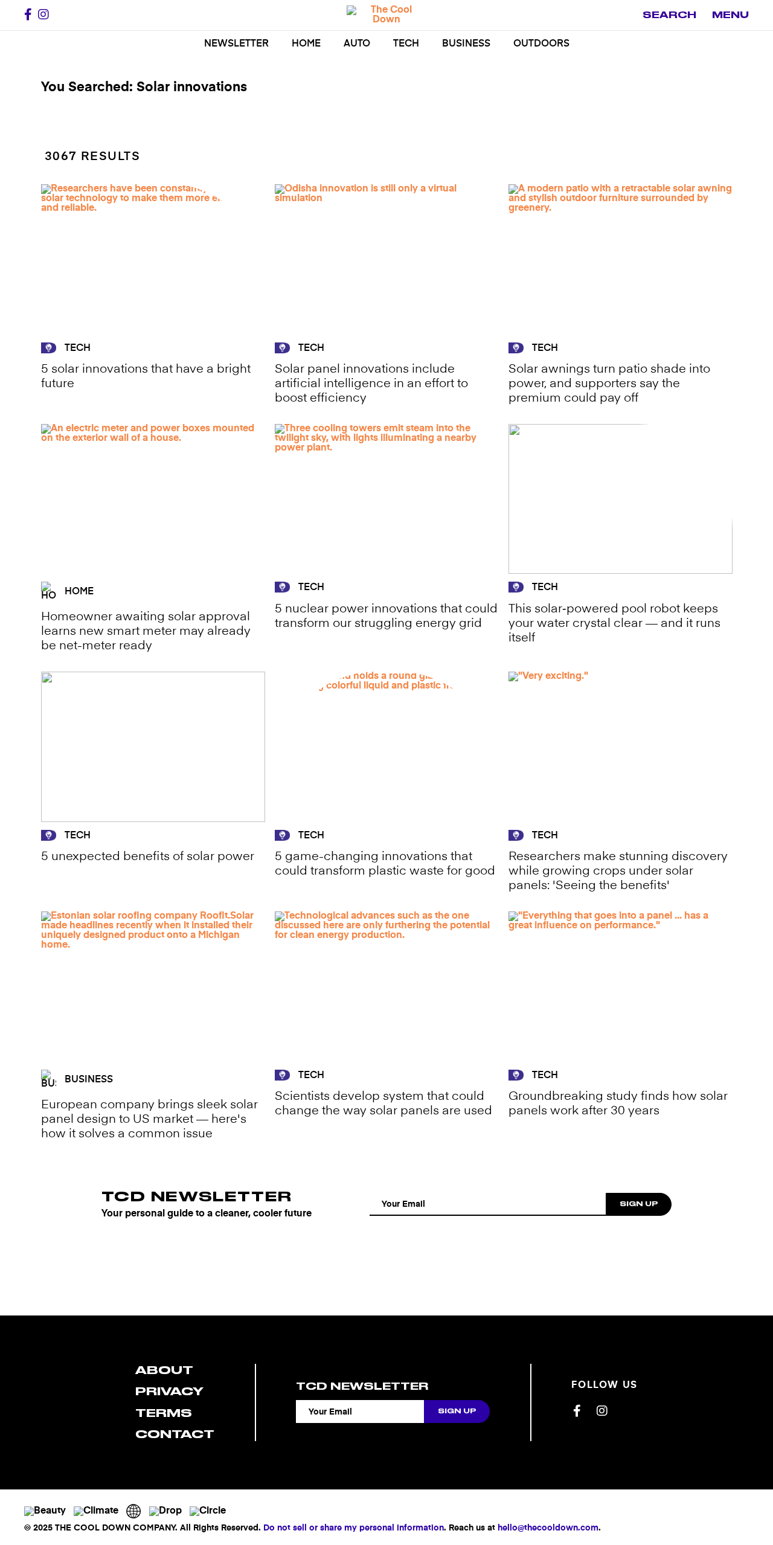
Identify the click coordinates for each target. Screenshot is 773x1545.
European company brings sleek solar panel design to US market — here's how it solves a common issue (149, 1119)
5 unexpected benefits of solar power (147, 857)
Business (466, 44)
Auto (357, 44)
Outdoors (541, 44)
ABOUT (164, 1370)
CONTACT (174, 1434)
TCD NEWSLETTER (196, 1196)
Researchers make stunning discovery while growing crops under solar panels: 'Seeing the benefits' (618, 871)
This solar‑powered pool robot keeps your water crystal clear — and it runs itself (614, 623)
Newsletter (236, 44)
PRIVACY (169, 1391)
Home (306, 44)
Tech (406, 44)
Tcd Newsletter (362, 1386)
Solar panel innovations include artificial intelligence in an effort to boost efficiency (371, 384)
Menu (730, 15)
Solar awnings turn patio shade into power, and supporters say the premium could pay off (609, 384)
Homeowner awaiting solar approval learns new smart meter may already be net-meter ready (146, 631)
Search (669, 15)
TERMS (163, 1413)
